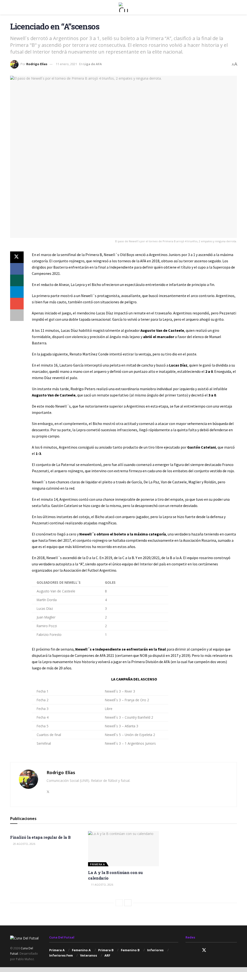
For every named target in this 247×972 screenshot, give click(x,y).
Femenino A (81, 950)
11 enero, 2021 (66, 64)
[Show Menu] (12, 7)
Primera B (106, 950)
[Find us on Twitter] (204, 950)
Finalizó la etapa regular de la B (40, 837)
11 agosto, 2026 (101, 884)
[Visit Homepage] (123, 7)
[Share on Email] (17, 303)
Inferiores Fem (61, 955)
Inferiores (155, 950)
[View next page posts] (127, 902)
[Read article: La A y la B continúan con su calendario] (123, 849)
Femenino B (130, 950)
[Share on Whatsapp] (17, 280)
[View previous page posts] (119, 902)
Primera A (97, 864)
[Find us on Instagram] (187, 950)
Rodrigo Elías (36, 64)
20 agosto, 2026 (23, 844)
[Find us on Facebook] (195, 950)
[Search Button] (235, 7)
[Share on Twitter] (17, 257)
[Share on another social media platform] (17, 315)
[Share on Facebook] (17, 269)
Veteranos (88, 955)
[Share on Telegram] (17, 292)
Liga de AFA (92, 64)
